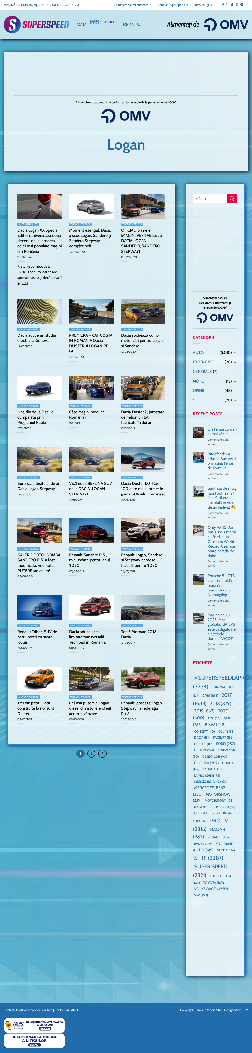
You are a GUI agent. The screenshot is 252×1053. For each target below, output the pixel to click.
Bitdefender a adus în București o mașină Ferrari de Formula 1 (222, 461)
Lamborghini (207, 775)
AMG (214, 718)
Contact (9, 1010)
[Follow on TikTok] (232, 5)
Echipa (128, 24)
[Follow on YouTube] (241, 5)
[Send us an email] (237, 5)
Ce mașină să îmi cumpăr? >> (132, 5)
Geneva (204, 750)
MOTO (198, 381)
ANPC (75, 1010)
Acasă (81, 24)
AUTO (198, 352)
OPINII (198, 390)
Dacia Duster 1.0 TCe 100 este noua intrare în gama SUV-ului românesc (143, 488)
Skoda (226, 850)
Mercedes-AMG (210, 782)
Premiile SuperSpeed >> (172, 5)
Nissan (203, 807)
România (203, 844)
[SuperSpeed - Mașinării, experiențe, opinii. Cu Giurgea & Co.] (36, 25)
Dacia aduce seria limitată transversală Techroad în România (87, 637)
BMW (215, 724)
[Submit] (232, 198)
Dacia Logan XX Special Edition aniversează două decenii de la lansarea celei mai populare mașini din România (39, 241)
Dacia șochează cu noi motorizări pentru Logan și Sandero (142, 340)
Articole (111, 22)
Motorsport (219, 801)
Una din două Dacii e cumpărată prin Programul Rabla (35, 417)
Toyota (213, 883)
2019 (204, 710)
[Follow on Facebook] (222, 5)
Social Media (95, 22)
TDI (215, 876)
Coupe (226, 731)
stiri (208, 858)
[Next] (102, 754)
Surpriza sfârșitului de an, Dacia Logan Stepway (39, 486)
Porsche (207, 813)
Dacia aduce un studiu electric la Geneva (36, 338)
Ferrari (203, 744)
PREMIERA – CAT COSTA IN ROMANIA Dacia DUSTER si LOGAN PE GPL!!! (90, 343)
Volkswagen (211, 889)
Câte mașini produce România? (87, 414)
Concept (204, 731)
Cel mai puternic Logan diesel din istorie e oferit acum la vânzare (90, 708)
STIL (196, 400)
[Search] (139, 24)
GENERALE (202, 371)
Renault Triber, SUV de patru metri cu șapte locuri (37, 637)
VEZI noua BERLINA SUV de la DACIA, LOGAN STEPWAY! (90, 488)
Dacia (202, 738)
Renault (218, 837)
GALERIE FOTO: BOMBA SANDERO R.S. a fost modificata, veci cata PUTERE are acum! (38, 562)
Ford (225, 743)
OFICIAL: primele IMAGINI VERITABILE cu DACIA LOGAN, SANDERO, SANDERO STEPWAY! (141, 241)
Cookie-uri (62, 1010)
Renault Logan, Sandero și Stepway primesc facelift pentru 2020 (141, 560)
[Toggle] (235, 353)
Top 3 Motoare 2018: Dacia (139, 634)
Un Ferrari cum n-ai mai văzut (222, 431)
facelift (223, 738)
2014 (218, 687)
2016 (210, 696)
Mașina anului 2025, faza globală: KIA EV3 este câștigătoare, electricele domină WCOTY (222, 627)
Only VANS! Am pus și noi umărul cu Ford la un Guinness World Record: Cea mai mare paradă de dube (222, 541)
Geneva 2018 (214, 756)
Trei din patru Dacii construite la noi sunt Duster (35, 708)
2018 (220, 703)
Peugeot (225, 807)
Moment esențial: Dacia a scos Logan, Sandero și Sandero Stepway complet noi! (90, 238)
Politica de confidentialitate (34, 1010)
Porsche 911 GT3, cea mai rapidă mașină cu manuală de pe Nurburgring (222, 585)
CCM (245, 1010)
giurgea (206, 763)
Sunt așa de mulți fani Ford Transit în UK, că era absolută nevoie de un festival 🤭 (222, 498)
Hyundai (213, 769)
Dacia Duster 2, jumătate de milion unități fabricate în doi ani (143, 417)
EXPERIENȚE (204, 362)
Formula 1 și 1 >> (204, 5)
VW (201, 895)
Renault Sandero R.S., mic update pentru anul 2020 (89, 560)
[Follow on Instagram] (227, 5)
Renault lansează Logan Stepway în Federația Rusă (141, 708)
